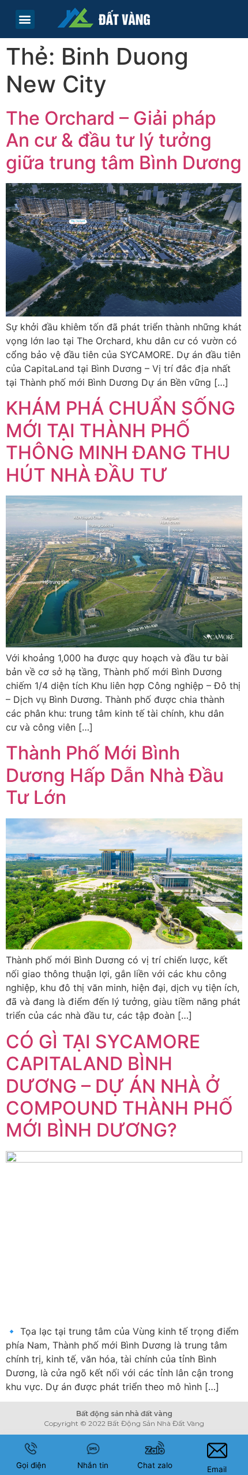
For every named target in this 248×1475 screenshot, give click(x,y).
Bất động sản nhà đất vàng (124, 1413)
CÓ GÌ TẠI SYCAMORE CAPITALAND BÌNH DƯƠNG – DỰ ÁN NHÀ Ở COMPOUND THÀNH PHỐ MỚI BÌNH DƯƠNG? (119, 1086)
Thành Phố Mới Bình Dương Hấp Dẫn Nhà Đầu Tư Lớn (115, 775)
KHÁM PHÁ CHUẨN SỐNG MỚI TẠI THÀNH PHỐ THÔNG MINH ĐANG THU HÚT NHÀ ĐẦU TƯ (120, 441)
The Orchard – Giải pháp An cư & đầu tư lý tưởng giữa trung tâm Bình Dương (124, 140)
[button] (25, 19)
